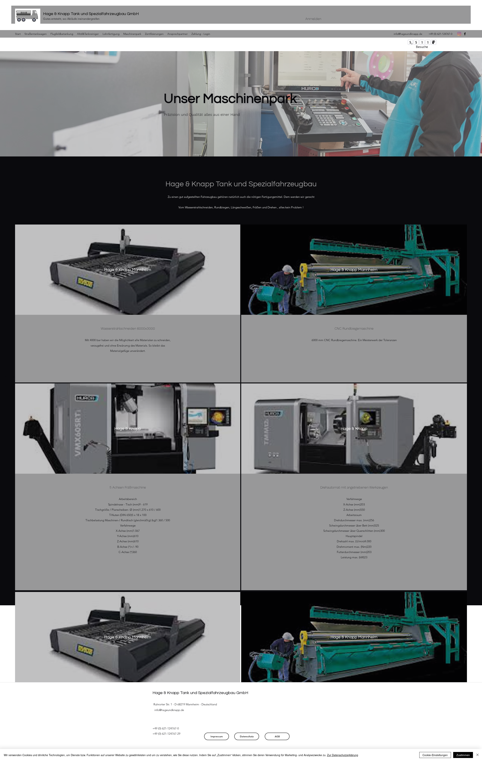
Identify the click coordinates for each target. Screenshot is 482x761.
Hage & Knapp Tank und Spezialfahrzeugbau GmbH (91, 14)
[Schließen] (477, 755)
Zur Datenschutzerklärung (342, 755)
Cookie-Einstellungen (435, 755)
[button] (450, 16)
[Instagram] (459, 34)
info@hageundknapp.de (408, 34)
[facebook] (465, 34)
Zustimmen (463, 755)
